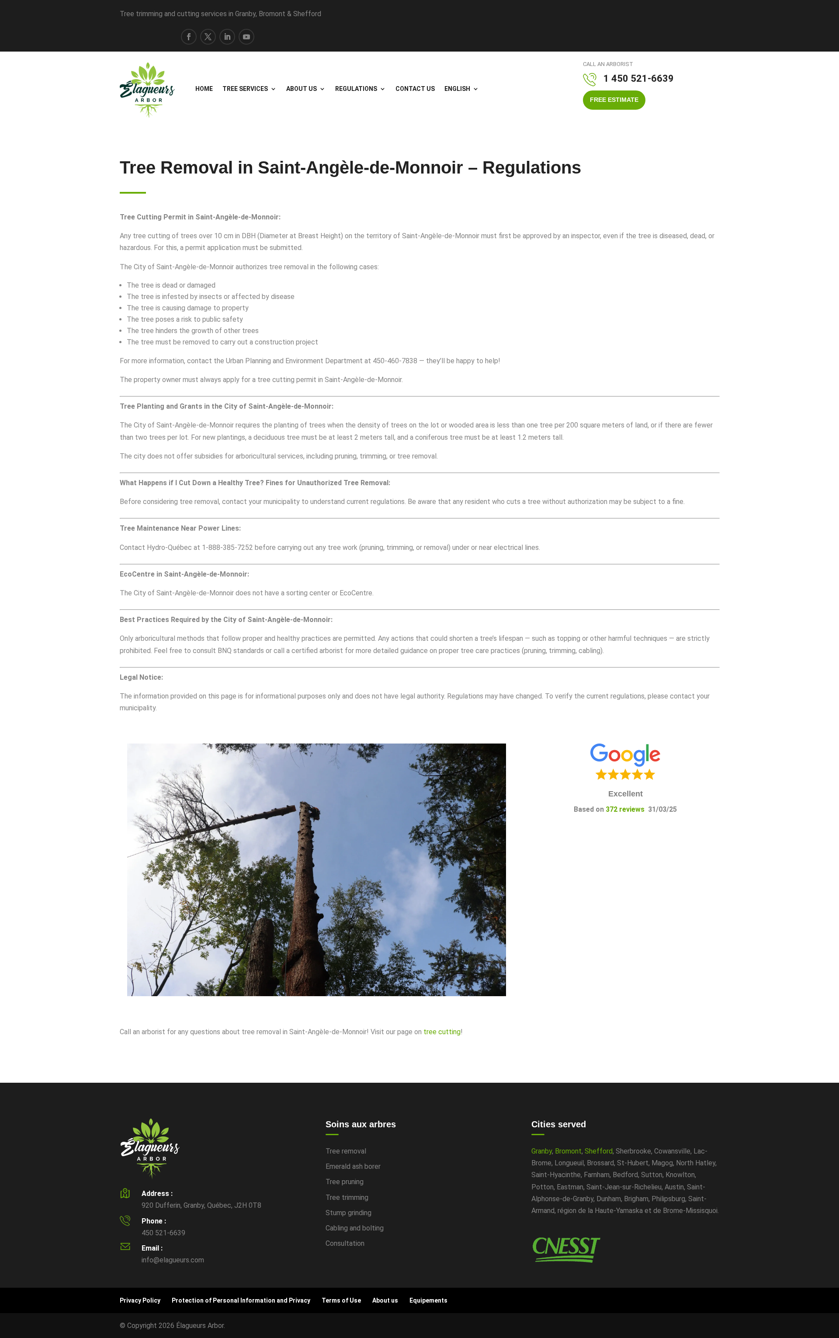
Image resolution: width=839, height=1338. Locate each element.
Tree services (245, 88)
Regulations (356, 88)
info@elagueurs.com (173, 1260)
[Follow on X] (208, 37)
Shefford (599, 1151)
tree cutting (442, 1032)
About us (301, 88)
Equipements (428, 1300)
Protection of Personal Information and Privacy (241, 1300)
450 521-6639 (163, 1233)
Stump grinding (348, 1213)
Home (204, 88)
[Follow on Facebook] (189, 37)
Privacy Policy (140, 1300)
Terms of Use (341, 1300)
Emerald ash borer (353, 1166)
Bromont (568, 1151)
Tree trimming (347, 1197)
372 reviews (625, 809)
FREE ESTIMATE (614, 99)
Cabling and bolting (355, 1228)
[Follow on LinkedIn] (227, 37)
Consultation (345, 1243)
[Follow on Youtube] (246, 37)
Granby (541, 1151)
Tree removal (346, 1151)
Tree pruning (345, 1182)
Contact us (415, 88)
